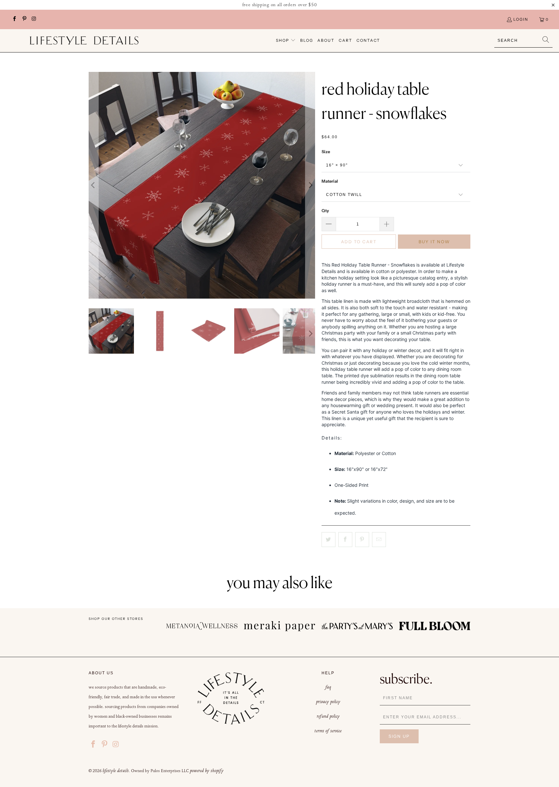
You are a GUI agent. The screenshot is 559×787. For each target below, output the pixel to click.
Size (326, 151)
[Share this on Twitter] (328, 539)
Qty (325, 210)
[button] (286, 40)
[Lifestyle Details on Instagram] (34, 19)
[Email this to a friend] (379, 539)
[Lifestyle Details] (84, 40)
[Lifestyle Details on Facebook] (14, 19)
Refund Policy (328, 716)
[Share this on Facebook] (345, 539)
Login (520, 19)
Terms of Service (328, 731)
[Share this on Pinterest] (362, 539)
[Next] (310, 185)
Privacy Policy (328, 701)
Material (330, 181)
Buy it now (434, 241)
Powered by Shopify (207, 770)
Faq (328, 687)
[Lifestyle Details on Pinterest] (24, 19)
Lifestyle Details (116, 770)
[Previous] (93, 185)
